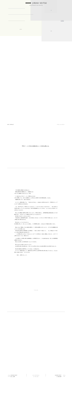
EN (51, 31)
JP (51, 10)
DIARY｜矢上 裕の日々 (61, 124)
